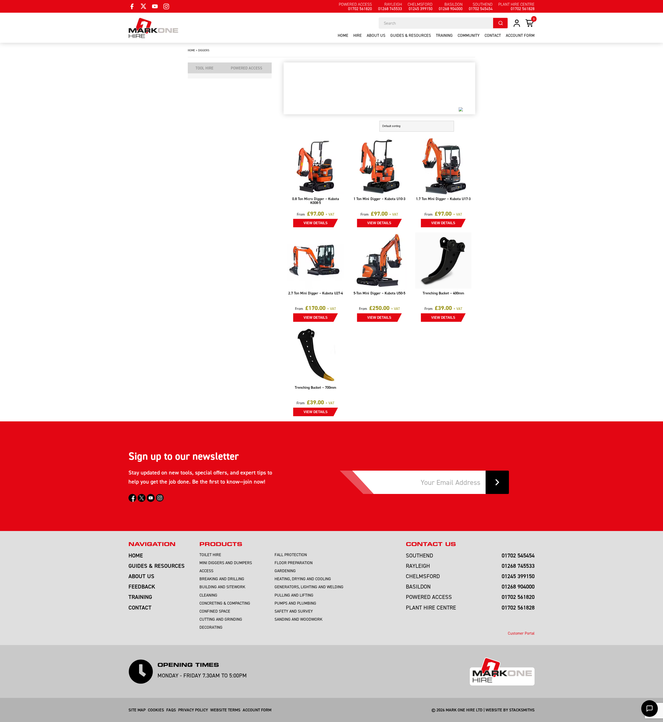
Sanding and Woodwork (298, 619)
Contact (493, 35)
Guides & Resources (410, 35)
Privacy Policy (193, 709)
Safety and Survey (294, 611)
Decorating (210, 627)
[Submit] (500, 23)
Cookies (156, 709)
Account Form (257, 709)
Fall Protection (291, 554)
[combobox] (443, 23)
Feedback (141, 586)
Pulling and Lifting (294, 595)
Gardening (285, 570)
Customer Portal (521, 633)
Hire (357, 35)
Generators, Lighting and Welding (309, 586)
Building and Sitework (222, 586)
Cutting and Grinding (220, 619)
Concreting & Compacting (224, 603)
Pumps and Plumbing (295, 603)
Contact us (431, 544)
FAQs (171, 709)
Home (343, 35)
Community (469, 35)
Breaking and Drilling (221, 578)
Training (444, 35)
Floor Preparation (294, 562)
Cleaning (208, 595)
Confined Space (214, 611)
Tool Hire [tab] (204, 68)
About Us (376, 35)
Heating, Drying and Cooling (303, 578)
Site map (137, 709)
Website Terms (225, 709)
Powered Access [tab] (246, 68)
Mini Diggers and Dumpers (225, 562)
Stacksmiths (522, 709)
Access (206, 570)
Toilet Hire (210, 554)
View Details (316, 223)
